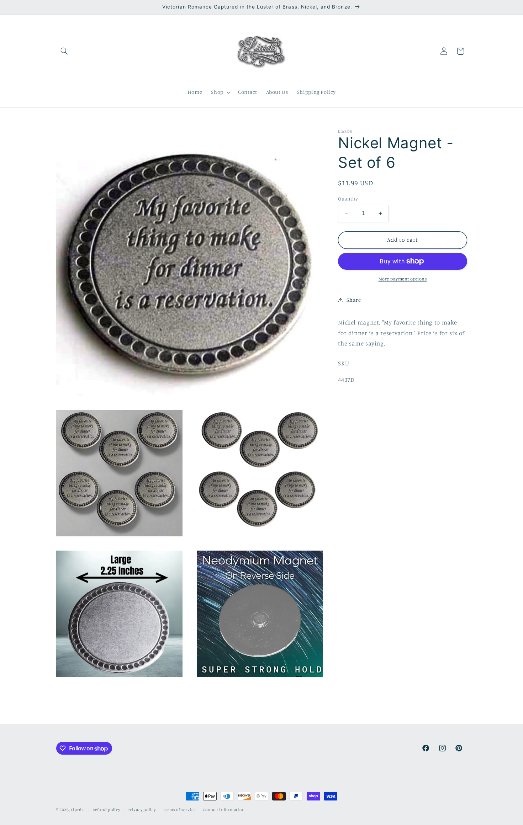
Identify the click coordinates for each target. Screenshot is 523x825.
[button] (64, 51)
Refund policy (106, 809)
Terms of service (179, 809)
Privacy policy (141, 809)
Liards (77, 809)
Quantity (348, 199)
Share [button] (354, 300)
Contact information (223, 809)
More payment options (403, 279)
